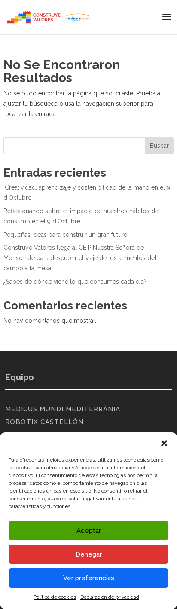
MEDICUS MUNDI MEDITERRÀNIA (62, 409)
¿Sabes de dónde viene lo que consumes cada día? (75, 281)
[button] (164, 443)
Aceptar (88, 531)
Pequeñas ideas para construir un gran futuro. (66, 234)
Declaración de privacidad (109, 597)
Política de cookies (55, 597)
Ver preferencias (88, 578)
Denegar (89, 554)
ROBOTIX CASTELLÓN (44, 422)
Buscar (159, 145)
